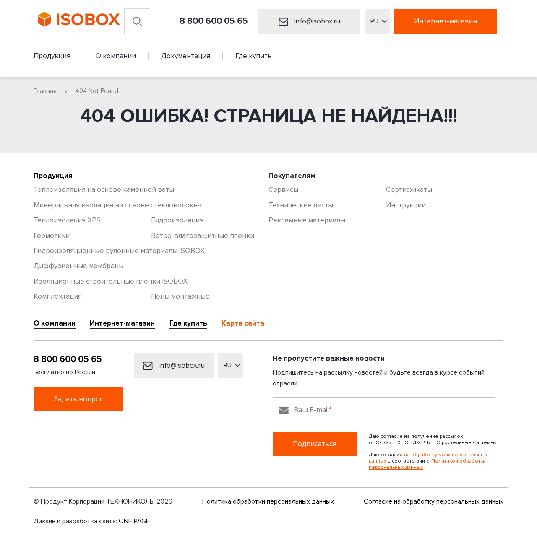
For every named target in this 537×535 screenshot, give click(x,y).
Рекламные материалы (306, 220)
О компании (55, 323)
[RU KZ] (377, 21)
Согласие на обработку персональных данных (433, 501)
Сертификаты (409, 189)
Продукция (53, 176)
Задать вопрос (78, 399)
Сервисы (283, 189)
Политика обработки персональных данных (268, 501)
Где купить (188, 323)
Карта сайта (243, 323)
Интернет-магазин (445, 21)
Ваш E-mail (311, 410)
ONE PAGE (134, 521)
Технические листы (300, 205)
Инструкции (406, 205)
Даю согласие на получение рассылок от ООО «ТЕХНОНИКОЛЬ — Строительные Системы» (432, 439)
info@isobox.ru (316, 21)
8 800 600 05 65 (214, 21)
